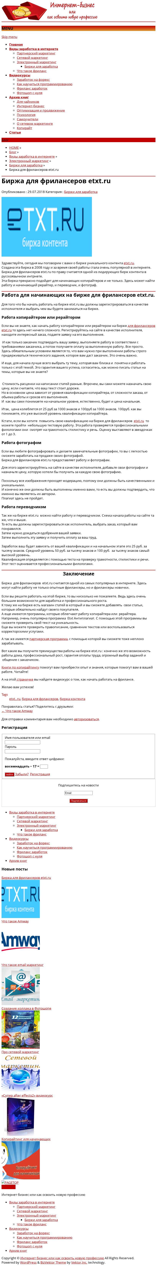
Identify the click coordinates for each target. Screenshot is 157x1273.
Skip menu (9, 37)
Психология (26, 115)
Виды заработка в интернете (32, 812)
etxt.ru (129, 263)
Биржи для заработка (41, 66)
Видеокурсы (19, 838)
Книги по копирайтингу (20, 667)
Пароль (10, 746)
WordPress (28, 1262)
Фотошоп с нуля (29, 93)
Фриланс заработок (32, 88)
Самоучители (27, 119)
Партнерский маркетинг (36, 53)
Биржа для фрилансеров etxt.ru (26, 877)
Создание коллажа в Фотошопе (26, 1008)
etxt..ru (14, 699)
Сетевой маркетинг (32, 57)
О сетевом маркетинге (35, 123)
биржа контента (72, 699)
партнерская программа (48, 639)
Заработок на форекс (33, 79)
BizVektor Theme (53, 1262)
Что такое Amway (17, 711)
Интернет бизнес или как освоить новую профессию (62, 1258)
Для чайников (28, 101)
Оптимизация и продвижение (41, 110)
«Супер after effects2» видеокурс (27, 1095)
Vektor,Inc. (79, 1262)
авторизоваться (86, 719)
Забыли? (22, 774)
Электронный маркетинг (36, 62)
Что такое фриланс (32, 71)
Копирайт (24, 128)
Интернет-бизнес (30, 106)
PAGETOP (9, 1187)
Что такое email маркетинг (22, 965)
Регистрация (40, 774)
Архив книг (18, 860)
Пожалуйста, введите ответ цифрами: (35, 759)
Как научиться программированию (44, 84)
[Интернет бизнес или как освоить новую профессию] (49, 19)
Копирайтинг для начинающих (26, 1139)
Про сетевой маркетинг (20, 1052)
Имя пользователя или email (27, 737)
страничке (24, 679)
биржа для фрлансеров (40, 699)
